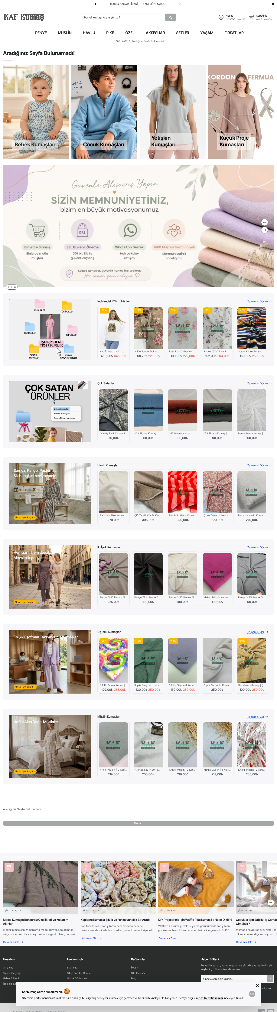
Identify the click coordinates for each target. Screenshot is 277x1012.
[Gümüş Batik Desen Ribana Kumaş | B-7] (113, 410)
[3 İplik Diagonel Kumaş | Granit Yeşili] (148, 660)
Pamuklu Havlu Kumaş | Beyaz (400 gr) (252, 515)
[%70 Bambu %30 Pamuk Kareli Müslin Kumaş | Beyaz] (148, 744)
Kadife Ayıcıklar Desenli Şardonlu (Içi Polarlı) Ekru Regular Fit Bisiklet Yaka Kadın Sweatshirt (113, 351)
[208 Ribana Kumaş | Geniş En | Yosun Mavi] (148, 410)
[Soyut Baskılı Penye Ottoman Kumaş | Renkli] (251, 328)
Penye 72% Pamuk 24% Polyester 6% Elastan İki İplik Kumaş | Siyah (148, 597)
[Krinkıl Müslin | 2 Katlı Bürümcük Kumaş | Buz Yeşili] (113, 744)
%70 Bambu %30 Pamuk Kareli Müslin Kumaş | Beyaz (148, 769)
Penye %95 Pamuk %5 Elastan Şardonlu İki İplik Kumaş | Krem (182, 597)
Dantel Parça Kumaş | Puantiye (252, 433)
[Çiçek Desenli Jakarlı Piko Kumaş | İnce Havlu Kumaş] (217, 492)
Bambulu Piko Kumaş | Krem (113, 515)
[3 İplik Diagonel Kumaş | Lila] (182, 660)
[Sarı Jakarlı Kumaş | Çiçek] (251, 660)
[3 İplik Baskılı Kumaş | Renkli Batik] (113, 660)
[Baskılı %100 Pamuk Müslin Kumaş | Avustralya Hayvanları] (217, 328)
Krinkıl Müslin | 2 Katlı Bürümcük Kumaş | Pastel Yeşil (182, 769)
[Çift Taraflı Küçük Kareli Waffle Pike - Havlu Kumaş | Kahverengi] (148, 492)
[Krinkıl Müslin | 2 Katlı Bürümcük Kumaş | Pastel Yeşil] (182, 744)
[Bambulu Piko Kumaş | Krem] (113, 492)
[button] (180, 4)
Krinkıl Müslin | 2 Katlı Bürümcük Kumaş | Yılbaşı (252, 769)
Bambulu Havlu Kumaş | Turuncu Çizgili (182, 515)
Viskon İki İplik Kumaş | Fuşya (217, 597)
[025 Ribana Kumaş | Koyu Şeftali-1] (182, 410)
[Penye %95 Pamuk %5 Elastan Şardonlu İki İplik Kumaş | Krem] (182, 574)
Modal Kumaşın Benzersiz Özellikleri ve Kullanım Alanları (35, 922)
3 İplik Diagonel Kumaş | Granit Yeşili (148, 685)
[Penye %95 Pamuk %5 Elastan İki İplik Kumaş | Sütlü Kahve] (113, 574)
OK (252, 994)
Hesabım (9, 959)
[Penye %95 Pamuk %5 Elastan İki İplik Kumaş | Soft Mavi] (251, 574)
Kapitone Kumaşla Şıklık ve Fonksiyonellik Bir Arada (115, 920)
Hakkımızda (75, 959)
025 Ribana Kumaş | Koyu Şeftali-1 (182, 433)
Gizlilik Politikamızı (210, 998)
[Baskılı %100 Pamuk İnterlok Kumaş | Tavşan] (182, 328)
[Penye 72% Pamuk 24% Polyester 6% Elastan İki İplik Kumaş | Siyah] (148, 574)
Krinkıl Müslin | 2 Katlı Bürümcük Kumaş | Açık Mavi (217, 769)
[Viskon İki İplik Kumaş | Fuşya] (217, 574)
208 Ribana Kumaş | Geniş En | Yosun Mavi (148, 433)
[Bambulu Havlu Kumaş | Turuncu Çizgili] (182, 492)
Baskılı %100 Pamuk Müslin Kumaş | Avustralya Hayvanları (217, 351)
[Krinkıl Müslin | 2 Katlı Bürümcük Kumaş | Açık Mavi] (217, 744)
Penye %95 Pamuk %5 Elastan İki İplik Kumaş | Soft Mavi (252, 597)
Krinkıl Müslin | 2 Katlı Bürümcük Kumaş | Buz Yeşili (113, 769)
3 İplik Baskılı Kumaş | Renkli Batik (113, 685)
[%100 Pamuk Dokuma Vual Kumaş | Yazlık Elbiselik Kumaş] (148, 328)
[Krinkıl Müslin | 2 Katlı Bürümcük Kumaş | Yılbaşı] (251, 744)
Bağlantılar (138, 959)
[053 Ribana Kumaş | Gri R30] (217, 410)
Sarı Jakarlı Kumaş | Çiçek (252, 685)
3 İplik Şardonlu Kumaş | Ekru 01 (217, 685)
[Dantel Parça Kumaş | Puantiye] (251, 410)
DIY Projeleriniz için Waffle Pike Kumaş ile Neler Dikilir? (195, 920)
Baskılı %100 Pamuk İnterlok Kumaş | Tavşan (182, 351)
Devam (138, 823)
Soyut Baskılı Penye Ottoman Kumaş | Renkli (252, 351)
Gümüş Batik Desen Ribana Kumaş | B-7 (113, 433)
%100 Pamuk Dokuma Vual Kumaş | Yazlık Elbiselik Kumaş (148, 351)
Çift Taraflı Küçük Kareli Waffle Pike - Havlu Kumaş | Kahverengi (148, 515)
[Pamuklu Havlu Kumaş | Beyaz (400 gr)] (251, 492)
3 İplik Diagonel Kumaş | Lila (182, 685)
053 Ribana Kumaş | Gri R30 (217, 433)
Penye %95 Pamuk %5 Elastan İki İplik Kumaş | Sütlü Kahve (113, 597)
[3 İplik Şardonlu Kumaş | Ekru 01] (217, 660)
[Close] (273, 4)
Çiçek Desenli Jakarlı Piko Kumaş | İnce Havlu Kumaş (217, 515)
